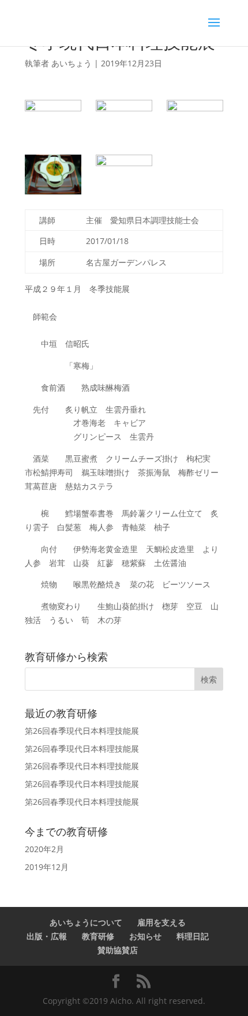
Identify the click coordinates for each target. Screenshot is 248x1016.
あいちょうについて (86, 922)
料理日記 (192, 936)
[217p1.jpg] (53, 120)
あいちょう (71, 63)
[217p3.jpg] (195, 120)
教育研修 (98, 936)
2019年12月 (47, 866)
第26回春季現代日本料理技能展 (82, 730)
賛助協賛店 (117, 949)
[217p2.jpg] (124, 120)
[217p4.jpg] (53, 174)
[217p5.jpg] (124, 174)
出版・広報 (47, 936)
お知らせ (145, 936)
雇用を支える (161, 922)
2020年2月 (44, 848)
